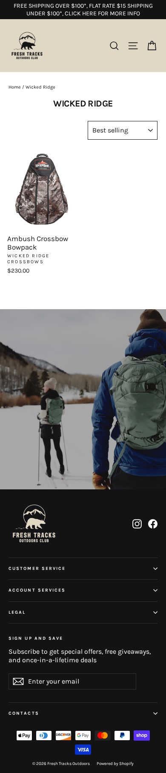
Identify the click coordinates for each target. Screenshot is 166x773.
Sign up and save (36, 638)
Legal (17, 612)
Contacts (24, 713)
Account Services (37, 590)
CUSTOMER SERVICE (37, 568)
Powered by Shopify (115, 763)
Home (15, 87)
